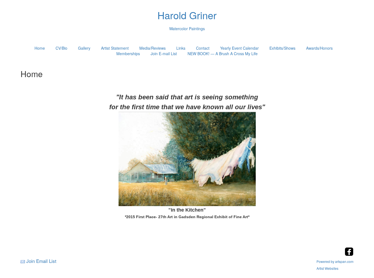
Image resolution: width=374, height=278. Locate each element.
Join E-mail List (164, 53)
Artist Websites (327, 268)
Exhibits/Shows (282, 48)
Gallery (84, 48)
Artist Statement (115, 48)
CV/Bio (61, 48)
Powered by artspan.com (335, 261)
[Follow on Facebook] (349, 254)
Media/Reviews (152, 48)
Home (39, 48)
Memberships (128, 53)
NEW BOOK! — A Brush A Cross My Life (223, 53)
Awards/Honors (319, 48)
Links (180, 48)
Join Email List (41, 260)
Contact (202, 48)
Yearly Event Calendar (239, 48)
